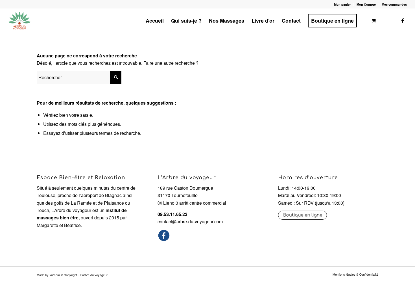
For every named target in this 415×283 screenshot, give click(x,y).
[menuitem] (342, 4)
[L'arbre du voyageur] (19, 20)
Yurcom (54, 275)
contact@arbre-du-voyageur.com (190, 221)
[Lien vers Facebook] (402, 20)
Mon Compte (366, 4)
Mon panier (342, 4)
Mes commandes (394, 4)
